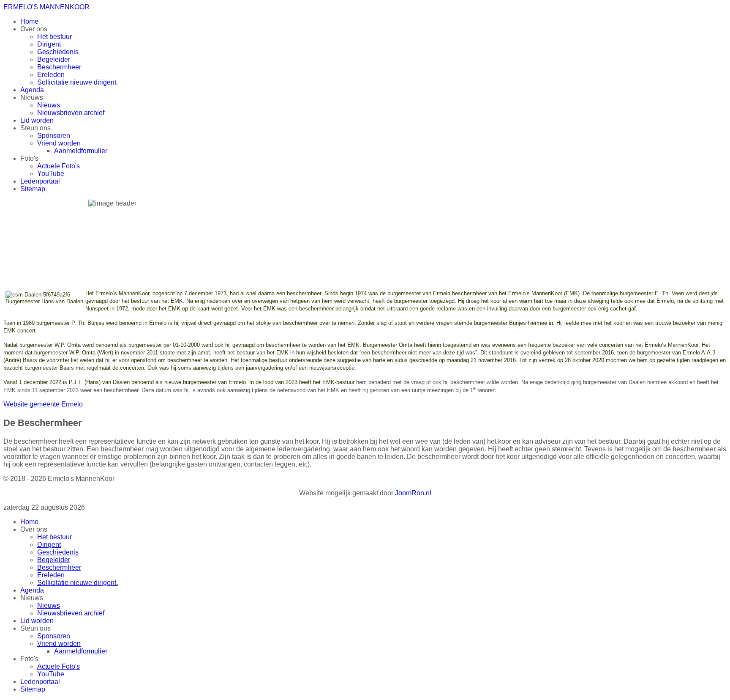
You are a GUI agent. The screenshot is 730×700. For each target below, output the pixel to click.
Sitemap (32, 188)
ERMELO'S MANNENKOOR (46, 7)
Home (29, 21)
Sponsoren (53, 135)
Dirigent (49, 44)
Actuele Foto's (58, 166)
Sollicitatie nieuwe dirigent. (77, 82)
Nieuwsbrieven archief (70, 112)
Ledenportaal (40, 181)
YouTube (50, 173)
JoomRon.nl (413, 493)
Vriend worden (59, 143)
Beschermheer (59, 67)
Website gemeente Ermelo (43, 404)
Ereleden (51, 74)
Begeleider (53, 59)
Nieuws (48, 105)
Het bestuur (54, 36)
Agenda (32, 89)
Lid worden (37, 120)
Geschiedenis (58, 51)
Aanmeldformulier (80, 150)
